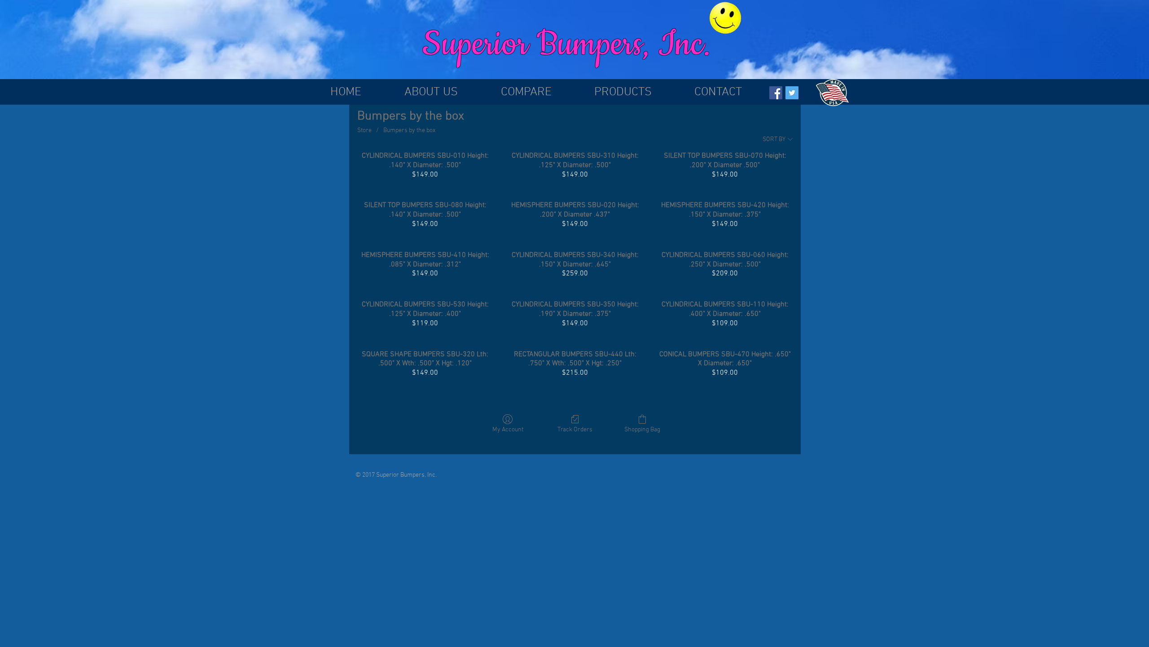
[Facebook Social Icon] (775, 92)
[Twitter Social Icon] (791, 92)
